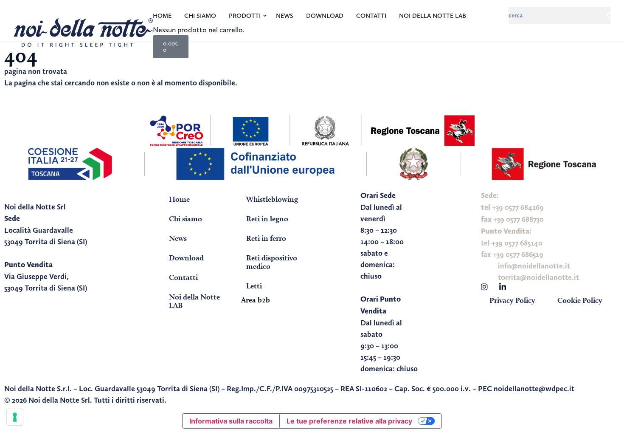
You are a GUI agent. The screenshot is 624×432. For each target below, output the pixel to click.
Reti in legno (267, 218)
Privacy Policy (512, 300)
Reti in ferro (266, 238)
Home (162, 16)
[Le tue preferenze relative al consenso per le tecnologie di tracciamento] (15, 417)
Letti (254, 285)
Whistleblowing (272, 199)
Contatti (371, 16)
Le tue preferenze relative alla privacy (349, 421)
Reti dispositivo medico (271, 262)
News (284, 16)
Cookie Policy (579, 300)
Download (324, 16)
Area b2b (255, 299)
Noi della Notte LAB (432, 16)
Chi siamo (200, 16)
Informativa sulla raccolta (231, 421)
